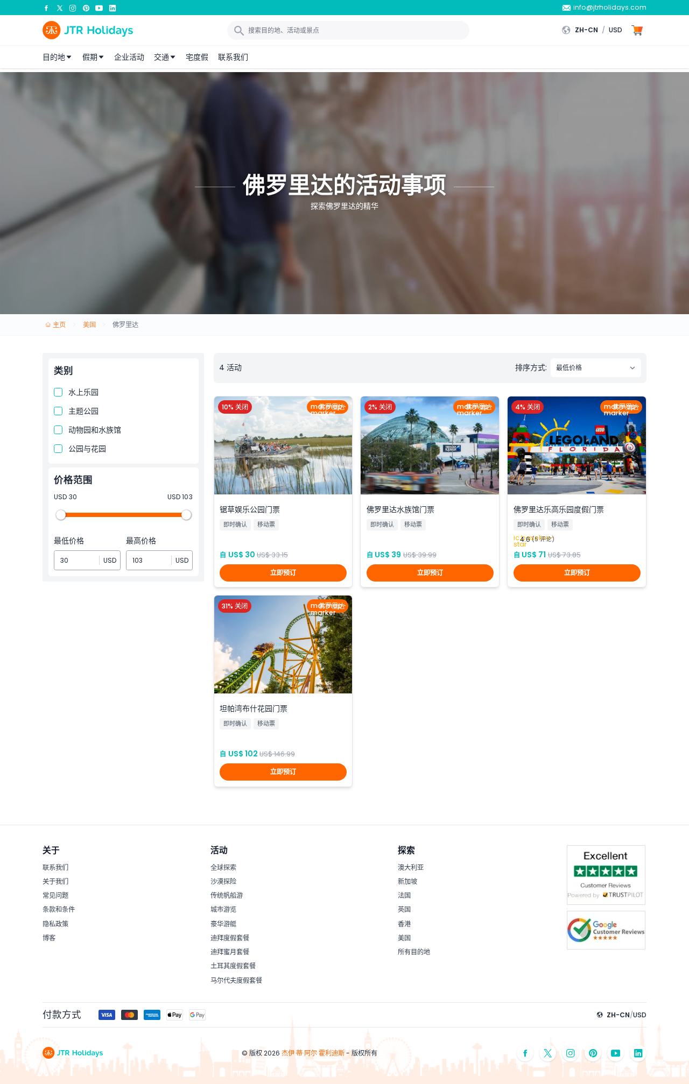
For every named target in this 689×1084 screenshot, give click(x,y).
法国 (404, 895)
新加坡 (407, 881)
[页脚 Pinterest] (593, 1053)
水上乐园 (83, 392)
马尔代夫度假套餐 (236, 980)
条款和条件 (59, 909)
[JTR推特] (60, 7)
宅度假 (197, 57)
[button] (594, 30)
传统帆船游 (226, 895)
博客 (49, 938)
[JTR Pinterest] (86, 7)
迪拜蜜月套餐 (229, 952)
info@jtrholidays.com (609, 7)
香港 (404, 924)
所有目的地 (414, 952)
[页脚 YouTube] (616, 1053)
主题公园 (83, 411)
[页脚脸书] (525, 1053)
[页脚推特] (548, 1053)
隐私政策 (55, 924)
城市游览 (223, 909)
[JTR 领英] (112, 7)
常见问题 (55, 895)
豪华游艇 (223, 924)
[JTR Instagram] (72, 7)
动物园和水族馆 (94, 429)
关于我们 (55, 881)
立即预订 (283, 572)
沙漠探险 (223, 881)
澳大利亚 (411, 867)
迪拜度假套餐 (229, 938)
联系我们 (233, 57)
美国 (404, 938)
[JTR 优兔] (99, 7)
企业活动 (129, 57)
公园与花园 (87, 448)
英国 (404, 909)
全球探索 (223, 867)
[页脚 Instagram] (570, 1053)
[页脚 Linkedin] (638, 1053)
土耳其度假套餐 (233, 965)
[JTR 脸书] (46, 7)
